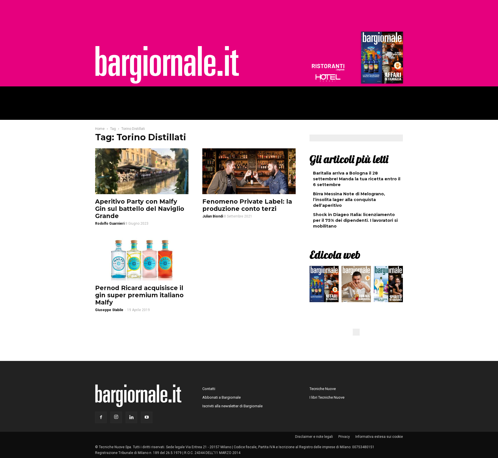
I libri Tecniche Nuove (327, 397)
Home (100, 129)
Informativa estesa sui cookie (379, 437)
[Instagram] (116, 417)
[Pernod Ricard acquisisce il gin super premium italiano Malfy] (141, 258)
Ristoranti (328, 67)
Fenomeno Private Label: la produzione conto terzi (247, 205)
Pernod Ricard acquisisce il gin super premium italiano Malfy (139, 295)
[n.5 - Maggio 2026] (388, 285)
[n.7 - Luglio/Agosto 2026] (381, 59)
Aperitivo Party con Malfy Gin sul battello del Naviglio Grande (139, 208)
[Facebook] (101, 417)
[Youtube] (146, 417)
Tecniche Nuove (323, 389)
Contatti (208, 389)
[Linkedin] (131, 417)
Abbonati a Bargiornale (221, 397)
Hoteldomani (328, 78)
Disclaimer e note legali (314, 437)
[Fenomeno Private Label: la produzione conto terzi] (249, 171)
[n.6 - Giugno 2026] (356, 285)
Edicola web (335, 254)
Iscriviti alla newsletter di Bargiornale (232, 406)
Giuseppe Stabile (109, 310)
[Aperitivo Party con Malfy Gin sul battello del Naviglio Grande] (141, 171)
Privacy (344, 437)
